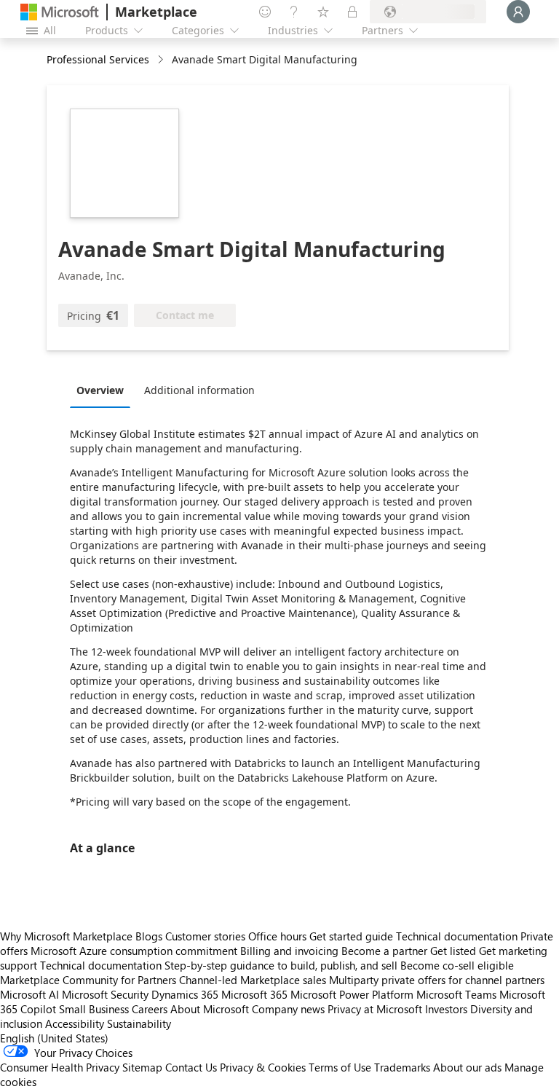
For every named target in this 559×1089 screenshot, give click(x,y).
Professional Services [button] (98, 59)
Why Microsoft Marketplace (66, 936)
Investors (446, 1009)
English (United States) (54, 1038)
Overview (100, 390)
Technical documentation (457, 936)
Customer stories (205, 936)
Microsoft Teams (456, 994)
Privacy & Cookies (263, 1067)
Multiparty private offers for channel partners (436, 979)
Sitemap (142, 1067)
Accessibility (74, 1023)
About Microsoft (209, 1009)
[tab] (104, 390)
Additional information (199, 390)
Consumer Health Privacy (59, 1067)
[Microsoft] (59, 12)
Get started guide (351, 936)
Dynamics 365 (184, 994)
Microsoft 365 (254, 994)
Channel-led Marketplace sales (252, 979)
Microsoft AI (29, 994)
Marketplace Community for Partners (88, 979)
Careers (149, 1009)
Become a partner (384, 950)
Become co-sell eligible (457, 965)
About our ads (467, 1067)
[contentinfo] (161, 60)
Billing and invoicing (289, 950)
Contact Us (191, 1067)
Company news (288, 1009)
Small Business (94, 1009)
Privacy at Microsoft (375, 1009)
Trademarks (402, 1067)
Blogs (148, 936)
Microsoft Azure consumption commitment (135, 950)
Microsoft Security (105, 994)
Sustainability (139, 1023)
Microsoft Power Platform (351, 994)
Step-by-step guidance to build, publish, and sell (280, 965)
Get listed (453, 950)
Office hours (277, 936)
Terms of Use (340, 1067)
